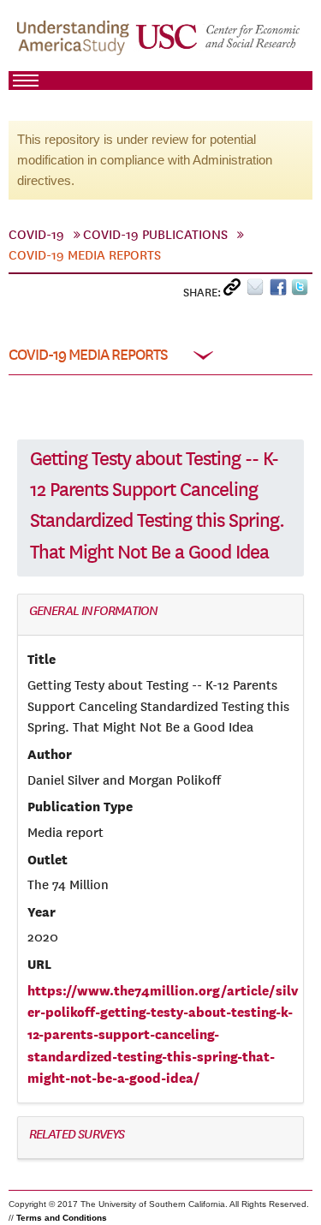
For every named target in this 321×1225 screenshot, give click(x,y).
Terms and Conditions (61, 1217)
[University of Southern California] (219, 44)
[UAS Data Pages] (75, 44)
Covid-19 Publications (155, 234)
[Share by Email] (258, 291)
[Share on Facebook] (280, 291)
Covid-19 (36, 234)
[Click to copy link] (235, 291)
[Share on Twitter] (301, 291)
